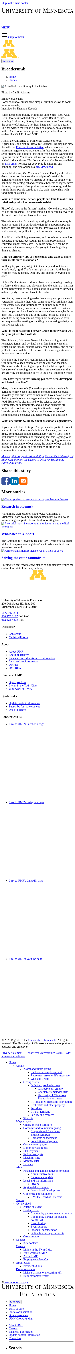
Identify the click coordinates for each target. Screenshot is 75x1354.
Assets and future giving (37, 1068)
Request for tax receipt (36, 1275)
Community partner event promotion (51, 1213)
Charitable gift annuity (51, 1088)
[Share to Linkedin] (14, 484)
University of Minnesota (42, 1040)
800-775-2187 (9, 616)
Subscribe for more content (24, 706)
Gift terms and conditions (37, 1193)
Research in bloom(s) (17, 506)
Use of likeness (17, 709)
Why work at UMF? (20, 688)
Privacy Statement (11, 1052)
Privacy (35, 1183)
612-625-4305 (9, 619)
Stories (13, 80)
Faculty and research (42, 1114)
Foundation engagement (44, 1141)
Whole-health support (17, 534)
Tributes (28, 1164)
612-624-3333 (9, 613)
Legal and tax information (23, 661)
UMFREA (15, 668)
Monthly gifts (31, 1160)
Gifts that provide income (45, 1085)
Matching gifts (31, 1157)
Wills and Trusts (40, 1078)
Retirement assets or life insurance (50, 1075)
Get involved (23, 1203)
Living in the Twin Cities (23, 685)
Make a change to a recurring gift (42, 1272)
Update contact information (24, 703)
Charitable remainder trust (53, 1091)
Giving (20, 1065)
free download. (45, 166)
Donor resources (25, 1269)
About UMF (16, 651)
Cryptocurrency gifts (35, 1144)
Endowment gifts (33, 1154)
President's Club (32, 1266)
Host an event (31, 1210)
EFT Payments (31, 1151)
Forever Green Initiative (30, 147)
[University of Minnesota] (37, 21)
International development (45, 1190)
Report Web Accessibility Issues (44, 1052)
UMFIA (13, 664)
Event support (39, 1226)
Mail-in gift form (18, 637)
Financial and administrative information (32, 658)
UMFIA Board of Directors (46, 1197)
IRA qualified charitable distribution (51, 1101)
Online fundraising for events (47, 1233)
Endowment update (42, 1177)
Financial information (21, 1331)
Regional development (36, 1187)
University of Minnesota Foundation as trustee (52, 1097)
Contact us (15, 633)
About (19, 1167)
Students (28, 1118)
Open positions (17, 682)
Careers (20, 1246)
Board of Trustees (19, 654)
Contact (20, 1239)
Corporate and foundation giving (42, 1128)
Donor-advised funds (35, 1147)
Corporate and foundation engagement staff (45, 1133)
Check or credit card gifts (37, 1124)
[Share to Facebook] (5, 484)
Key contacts (30, 1243)
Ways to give (23, 1121)
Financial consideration (44, 1229)
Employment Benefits (35, 1259)
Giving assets (31, 1082)
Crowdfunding (31, 1236)
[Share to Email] (23, 484)
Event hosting (38, 1223)
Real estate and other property (48, 1105)
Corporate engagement (44, 1137)
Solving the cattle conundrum (23, 558)
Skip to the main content (15, 3)
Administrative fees (42, 1174)
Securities (36, 1108)
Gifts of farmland (40, 1111)
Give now (8, 61)
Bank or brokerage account (46, 1072)
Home (12, 76)
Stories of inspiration (20, 1311)
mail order (11, 163)
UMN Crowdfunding (21, 1318)
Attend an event (32, 1206)
